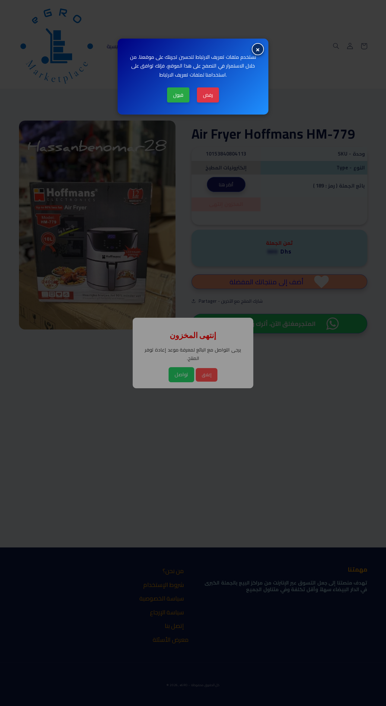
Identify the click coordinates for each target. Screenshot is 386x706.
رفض (208, 94)
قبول (178, 94)
